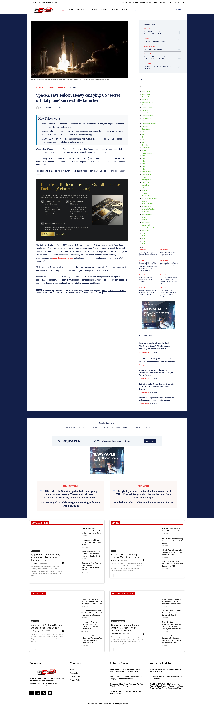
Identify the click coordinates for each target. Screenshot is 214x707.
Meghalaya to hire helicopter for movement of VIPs (143, 496)
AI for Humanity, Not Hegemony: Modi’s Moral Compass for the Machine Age (125, 664)
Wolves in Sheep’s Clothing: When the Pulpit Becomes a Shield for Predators (148, 292)
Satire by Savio (146, 206)
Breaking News (149, 46)
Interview (145, 177)
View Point (145, 231)
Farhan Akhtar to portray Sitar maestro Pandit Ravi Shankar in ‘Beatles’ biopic (91, 547)
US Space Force (89, 293)
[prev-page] (32, 574)
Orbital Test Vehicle (117, 290)
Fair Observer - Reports (149, 124)
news (143, 188)
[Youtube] (183, 3)
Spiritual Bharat (147, 214)
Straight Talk (146, 225)
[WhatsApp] (96, 107)
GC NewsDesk (48, 107)
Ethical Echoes (146, 121)
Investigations (146, 180)
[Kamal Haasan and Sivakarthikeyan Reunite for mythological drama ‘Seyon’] (75, 524)
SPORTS (115, 517)
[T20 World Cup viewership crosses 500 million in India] (127, 533)
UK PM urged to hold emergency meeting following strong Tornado (70, 498)
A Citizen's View (147, 89)
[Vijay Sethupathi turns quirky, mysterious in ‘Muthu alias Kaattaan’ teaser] (47, 533)
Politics (144, 193)
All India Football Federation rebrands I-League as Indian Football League (172, 546)
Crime (144, 105)
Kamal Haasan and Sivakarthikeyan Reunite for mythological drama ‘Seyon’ (91, 524)
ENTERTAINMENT (40, 517)
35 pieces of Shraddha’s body (154, 41)
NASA (104, 290)
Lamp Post (147, 63)
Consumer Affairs (147, 102)
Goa (143, 132)
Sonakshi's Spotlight (148, 209)
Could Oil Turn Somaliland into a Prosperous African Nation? (156, 33)
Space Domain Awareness (64, 293)
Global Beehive (146, 129)
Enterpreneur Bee (147, 116)
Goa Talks (145, 145)
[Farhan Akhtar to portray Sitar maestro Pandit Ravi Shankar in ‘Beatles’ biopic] (75, 547)
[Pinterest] (91, 107)
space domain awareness (62, 258)
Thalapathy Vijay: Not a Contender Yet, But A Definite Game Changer (126, 679)
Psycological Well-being (149, 198)
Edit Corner (145, 110)
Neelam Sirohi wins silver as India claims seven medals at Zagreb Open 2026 (172, 557)
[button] (135, 10)
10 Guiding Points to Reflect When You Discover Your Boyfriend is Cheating (172, 606)
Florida (59, 290)
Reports (146, 38)
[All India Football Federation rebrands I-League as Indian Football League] (155, 546)
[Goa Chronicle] (43, 10)
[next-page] (35, 574)
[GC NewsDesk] (38, 107)
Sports (144, 217)
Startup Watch (146, 222)
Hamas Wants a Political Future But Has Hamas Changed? (146, 279)
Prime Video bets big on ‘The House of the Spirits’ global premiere (91, 536)
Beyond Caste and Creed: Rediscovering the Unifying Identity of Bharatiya (126, 671)
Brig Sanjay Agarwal (37, 624)
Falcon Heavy (48, 290)
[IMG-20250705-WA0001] (82, 210)
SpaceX (78, 293)
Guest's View (146, 148)
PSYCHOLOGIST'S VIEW (122, 587)
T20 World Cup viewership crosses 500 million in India (125, 549)
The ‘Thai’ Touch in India (153, 49)
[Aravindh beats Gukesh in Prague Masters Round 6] (155, 524)
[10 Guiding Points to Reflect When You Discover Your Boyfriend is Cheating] (155, 606)
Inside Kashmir (146, 174)
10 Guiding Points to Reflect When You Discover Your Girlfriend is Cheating (125, 621)
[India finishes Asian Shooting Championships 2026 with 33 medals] (155, 534)
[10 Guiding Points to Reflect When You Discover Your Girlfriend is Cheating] (127, 604)
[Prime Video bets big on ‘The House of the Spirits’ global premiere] (75, 536)
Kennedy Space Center (73, 290)
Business (145, 100)
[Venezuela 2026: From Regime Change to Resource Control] (47, 604)
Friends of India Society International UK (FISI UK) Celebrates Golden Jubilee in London (156, 386)
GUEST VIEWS (38, 587)
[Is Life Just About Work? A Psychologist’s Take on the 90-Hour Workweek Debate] (155, 595)
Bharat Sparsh (146, 92)
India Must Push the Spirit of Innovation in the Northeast (168, 254)
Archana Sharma (116, 627)
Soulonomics (146, 212)
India (143, 156)
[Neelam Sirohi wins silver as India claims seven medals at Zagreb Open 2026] (155, 557)
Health (144, 150)
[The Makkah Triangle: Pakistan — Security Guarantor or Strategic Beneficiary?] (75, 618)
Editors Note (148, 29)
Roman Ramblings (147, 204)
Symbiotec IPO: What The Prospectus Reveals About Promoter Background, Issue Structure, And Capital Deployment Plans (148, 266)
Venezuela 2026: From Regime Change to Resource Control (148, 254)
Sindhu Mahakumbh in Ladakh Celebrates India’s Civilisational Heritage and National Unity (154, 346)
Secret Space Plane (44, 293)
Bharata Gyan (146, 94)
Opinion (144, 190)
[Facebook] (171, 3)
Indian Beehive (146, 172)
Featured (145, 126)
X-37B (100, 293)
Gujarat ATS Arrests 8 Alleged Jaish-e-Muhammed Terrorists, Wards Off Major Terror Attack (156, 372)
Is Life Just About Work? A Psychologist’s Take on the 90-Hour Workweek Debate (171, 595)
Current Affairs (45, 87)
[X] (179, 3)
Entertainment (146, 118)
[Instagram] (175, 3)
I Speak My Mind (147, 153)
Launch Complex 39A (92, 290)
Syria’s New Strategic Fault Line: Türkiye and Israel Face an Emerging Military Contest (168, 280)
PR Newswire (146, 196)
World (61, 87)
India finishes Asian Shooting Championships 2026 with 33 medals (172, 534)
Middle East (145, 185)
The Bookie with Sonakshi (150, 228)
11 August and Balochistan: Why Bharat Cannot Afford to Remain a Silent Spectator (92, 606)
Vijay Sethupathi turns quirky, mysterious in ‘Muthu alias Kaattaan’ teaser (45, 551)
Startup (144, 220)
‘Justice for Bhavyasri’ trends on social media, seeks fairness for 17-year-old (158, 58)
